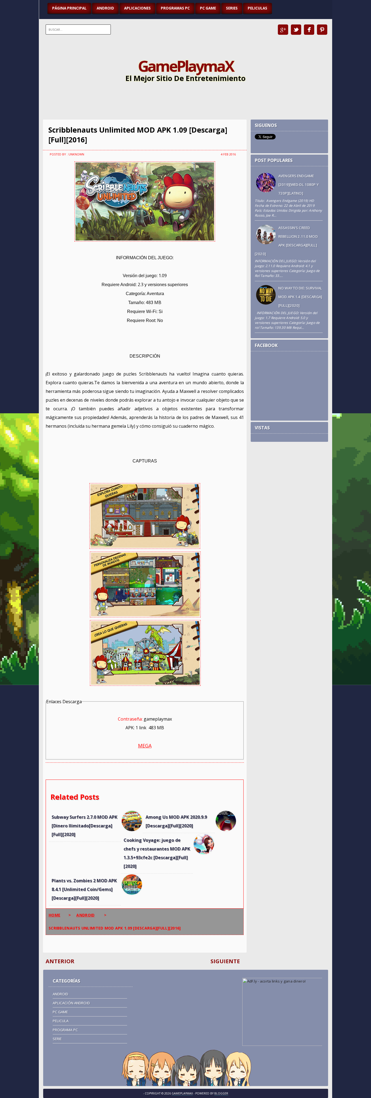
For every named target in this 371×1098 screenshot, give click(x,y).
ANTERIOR (60, 961)
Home (54, 915)
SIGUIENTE (225, 961)
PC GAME (208, 8)
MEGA (145, 745)
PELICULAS (257, 8)
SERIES (232, 8)
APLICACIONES (137, 8)
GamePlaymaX (185, 65)
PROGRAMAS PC (175, 8)
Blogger (221, 1093)
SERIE (57, 1038)
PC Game (60, 1011)
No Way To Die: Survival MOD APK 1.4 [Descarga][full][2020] (300, 297)
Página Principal (69, 8)
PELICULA (61, 1020)
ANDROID (105, 8)
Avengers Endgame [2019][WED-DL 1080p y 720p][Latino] (298, 184)
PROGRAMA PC (65, 1029)
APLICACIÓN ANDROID (71, 1002)
